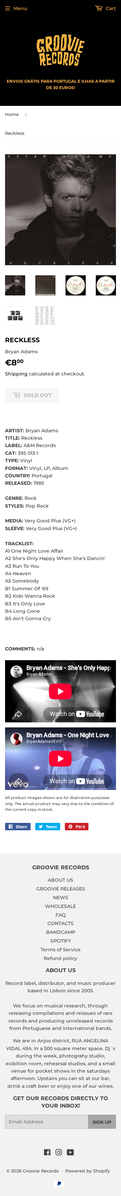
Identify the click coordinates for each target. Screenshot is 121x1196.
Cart (110, 8)
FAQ (60, 915)
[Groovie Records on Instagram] (58, 1153)
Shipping (16, 374)
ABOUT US (60, 880)
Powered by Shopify (87, 1170)
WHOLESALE (60, 906)
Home (12, 114)
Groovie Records (41, 1170)
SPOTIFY (60, 941)
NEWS (60, 897)
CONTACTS (60, 923)
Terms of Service (61, 950)
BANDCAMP (60, 932)
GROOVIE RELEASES (60, 889)
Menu (20, 8)
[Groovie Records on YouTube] (70, 1153)
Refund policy (60, 958)
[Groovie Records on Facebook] (47, 1153)
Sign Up (102, 1122)
